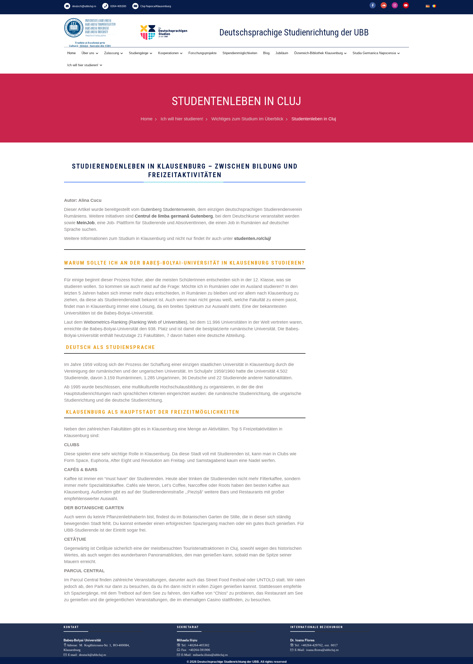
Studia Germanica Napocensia (374, 53)
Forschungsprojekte (202, 53)
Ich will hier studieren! (82, 65)
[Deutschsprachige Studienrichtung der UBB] (175, 32)
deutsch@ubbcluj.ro (83, 6)
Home (71, 53)
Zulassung (111, 53)
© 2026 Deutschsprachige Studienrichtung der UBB (223, 662)
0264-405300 (118, 6)
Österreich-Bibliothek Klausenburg (318, 53)
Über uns (88, 53)
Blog (266, 53)
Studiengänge (138, 53)
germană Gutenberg (192, 216)
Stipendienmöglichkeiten (239, 53)
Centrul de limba (152, 216)
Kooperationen (168, 53)
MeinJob (86, 222)
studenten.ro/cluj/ (252, 238)
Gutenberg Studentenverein (168, 209)
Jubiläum (281, 53)
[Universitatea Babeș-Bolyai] (101, 32)
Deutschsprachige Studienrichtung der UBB (294, 32)
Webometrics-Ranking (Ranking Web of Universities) (135, 322)
